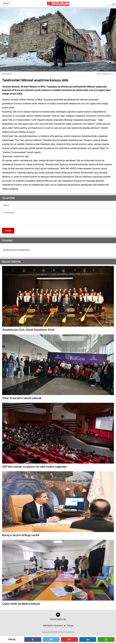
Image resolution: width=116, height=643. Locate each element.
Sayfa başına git (58, 619)
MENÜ (6, 3)
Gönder (8, 230)
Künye (70, 625)
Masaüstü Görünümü (53, 625)
